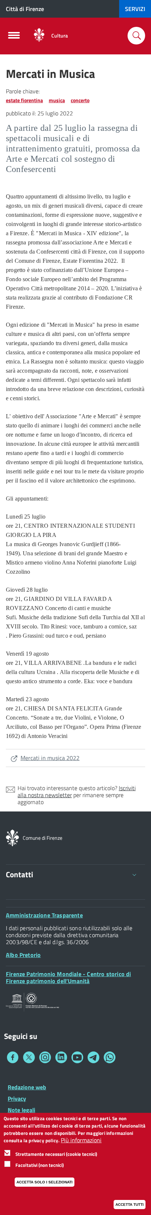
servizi (135, 8)
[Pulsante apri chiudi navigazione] (14, 37)
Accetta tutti (129, 1205)
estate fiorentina (24, 100)
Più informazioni (81, 1140)
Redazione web (27, 1087)
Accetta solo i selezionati (44, 1182)
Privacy (17, 1098)
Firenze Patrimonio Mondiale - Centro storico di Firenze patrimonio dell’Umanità (68, 977)
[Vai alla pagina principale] (39, 35)
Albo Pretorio (23, 954)
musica (57, 100)
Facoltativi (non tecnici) (39, 1165)
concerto (80, 100)
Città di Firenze (25, 8)
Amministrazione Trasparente (44, 915)
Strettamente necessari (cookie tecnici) (56, 1154)
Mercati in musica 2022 (50, 757)
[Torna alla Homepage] (12, 837)
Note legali (21, 1109)
